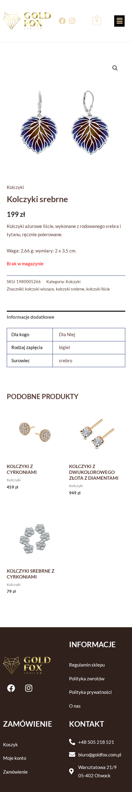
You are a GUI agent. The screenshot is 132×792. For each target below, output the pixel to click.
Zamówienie (15, 772)
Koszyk (10, 744)
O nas (75, 706)
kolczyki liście (98, 288)
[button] (119, 21)
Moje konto (14, 758)
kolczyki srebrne (70, 288)
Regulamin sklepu (87, 664)
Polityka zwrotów (86, 678)
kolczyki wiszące (39, 288)
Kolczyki (15, 187)
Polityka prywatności (90, 692)
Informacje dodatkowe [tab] (30, 317)
